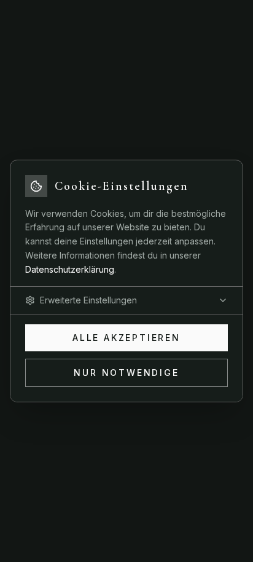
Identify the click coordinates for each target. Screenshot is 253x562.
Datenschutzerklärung (69, 269)
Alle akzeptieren (126, 337)
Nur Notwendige (126, 372)
